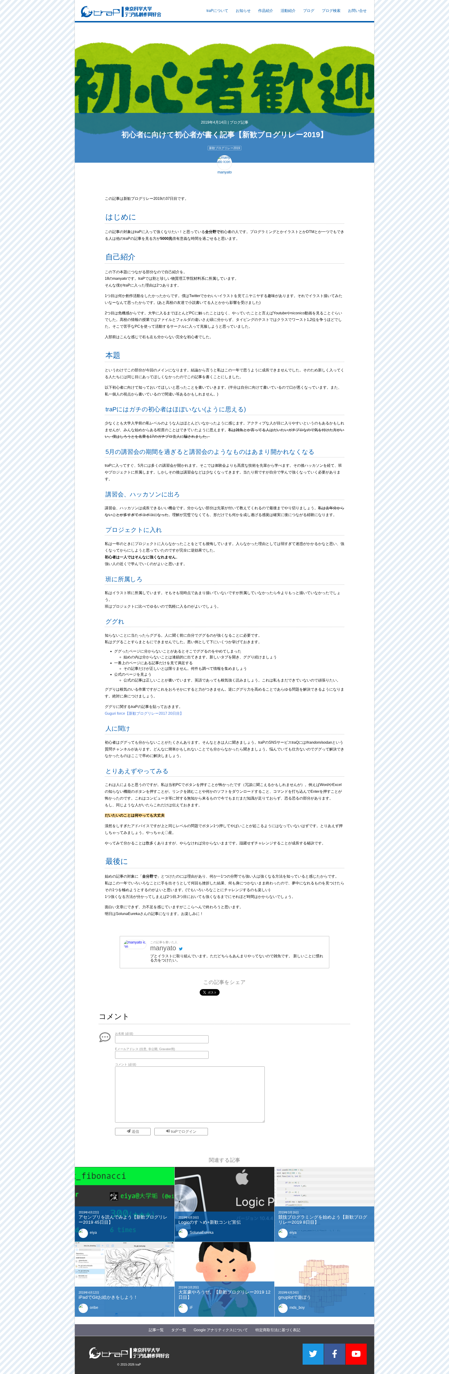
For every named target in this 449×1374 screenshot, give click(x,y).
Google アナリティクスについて (221, 1330)
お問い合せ (357, 11)
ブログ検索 (331, 11)
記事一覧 (156, 1330)
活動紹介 (288, 11)
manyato (163, 948)
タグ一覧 (178, 1330)
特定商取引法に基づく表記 (277, 1330)
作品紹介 (265, 11)
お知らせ (243, 11)
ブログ (308, 11)
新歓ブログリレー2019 (224, 148)
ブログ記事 (239, 122)
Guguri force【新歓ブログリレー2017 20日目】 (144, 713)
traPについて (217, 11)
